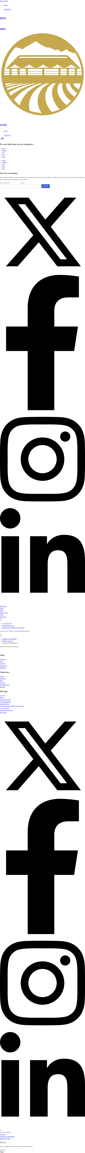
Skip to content (4, 1)
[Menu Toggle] (1, 619)
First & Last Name (4, 182)
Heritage (4, 150)
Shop (3, 157)
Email (22, 182)
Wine (3, 155)
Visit (3, 152)
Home (3, 148)
